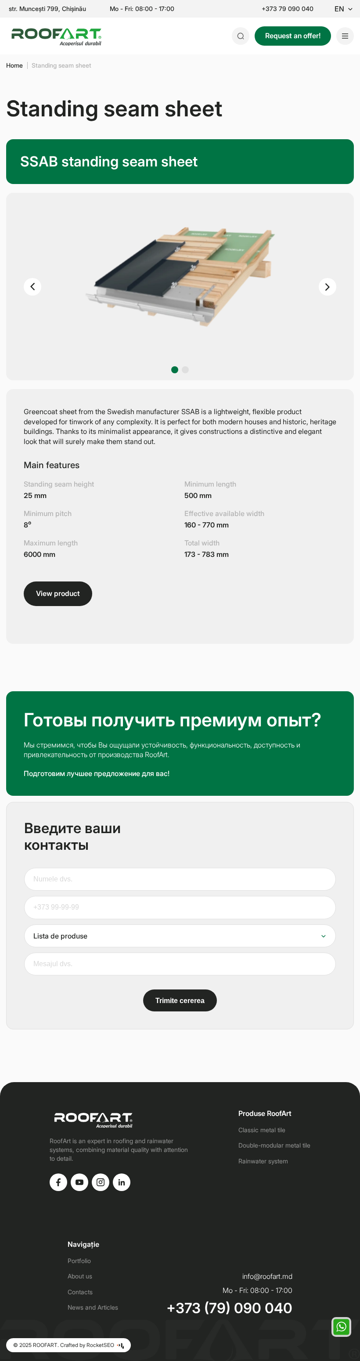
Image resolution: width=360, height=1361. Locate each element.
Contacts (80, 1292)
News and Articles (93, 1307)
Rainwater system (263, 1161)
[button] (32, 287)
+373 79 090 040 (287, 8)
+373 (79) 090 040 (229, 1308)
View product (58, 593)
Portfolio (79, 1260)
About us (80, 1276)
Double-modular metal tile (274, 1145)
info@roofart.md (267, 1276)
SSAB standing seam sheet (109, 161)
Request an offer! (292, 35)
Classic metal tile (261, 1130)
